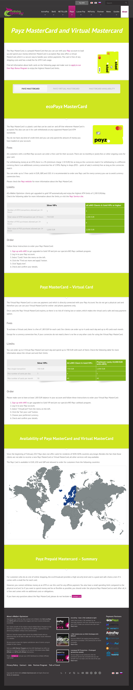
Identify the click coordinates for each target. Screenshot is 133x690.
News (108, 11)
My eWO (82, 3)
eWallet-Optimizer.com (29, 673)
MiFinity (91, 11)
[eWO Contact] (87, 673)
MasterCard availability (102, 88)
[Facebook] (65, 673)
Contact (23, 665)
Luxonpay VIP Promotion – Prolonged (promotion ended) (83, 651)
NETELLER (62, 11)
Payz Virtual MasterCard (66, 88)
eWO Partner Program (19, 648)
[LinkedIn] (78, 673)
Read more (74, 626)
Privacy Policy (12, 665)
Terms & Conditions (13, 675)
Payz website (26, 181)
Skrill (54, 11)
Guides (116, 11)
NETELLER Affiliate (20, 652)
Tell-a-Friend (54, 665)
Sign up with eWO (19, 251)
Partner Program (40, 665)
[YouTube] (82, 673)
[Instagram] (91, 673)
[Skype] (74, 673)
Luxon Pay (81, 11)
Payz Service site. (76, 196)
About (124, 11)
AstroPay (45, 11)
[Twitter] (70, 673)
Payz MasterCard (31, 88)
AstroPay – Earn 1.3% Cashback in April (83, 618)
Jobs (30, 665)
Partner (100, 11)
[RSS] (61, 673)
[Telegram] (100, 673)
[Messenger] (95, 673)
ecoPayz (48, 619)
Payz (72, 11)
